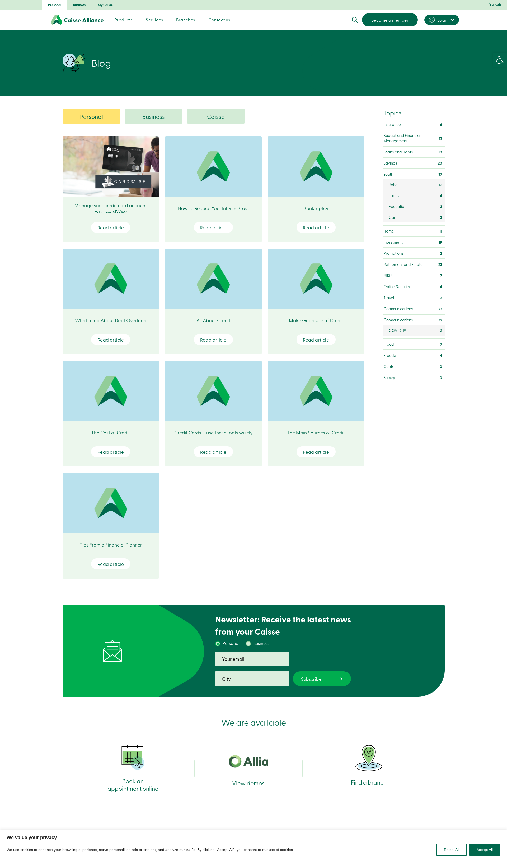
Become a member (390, 20)
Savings (412, 163)
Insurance (412, 124)
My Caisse (105, 5)
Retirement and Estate (412, 264)
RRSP (412, 275)
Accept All (485, 850)
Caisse (216, 116)
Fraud (412, 344)
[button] (500, 60)
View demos (248, 783)
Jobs (415, 184)
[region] (253, 845)
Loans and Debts (412, 151)
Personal (54, 5)
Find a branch (369, 782)
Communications (412, 308)
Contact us (219, 19)
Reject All (451, 850)
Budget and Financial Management (412, 138)
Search (355, 20)
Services (154, 19)
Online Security (412, 286)
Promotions (412, 253)
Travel (412, 297)
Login (443, 20)
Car (415, 217)
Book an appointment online (132, 784)
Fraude (412, 355)
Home (412, 231)
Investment (412, 242)
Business (79, 5)
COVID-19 (415, 330)
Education (415, 206)
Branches (185, 19)
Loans (415, 195)
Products (124, 19)
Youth (412, 174)
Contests (412, 366)
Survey (412, 377)
